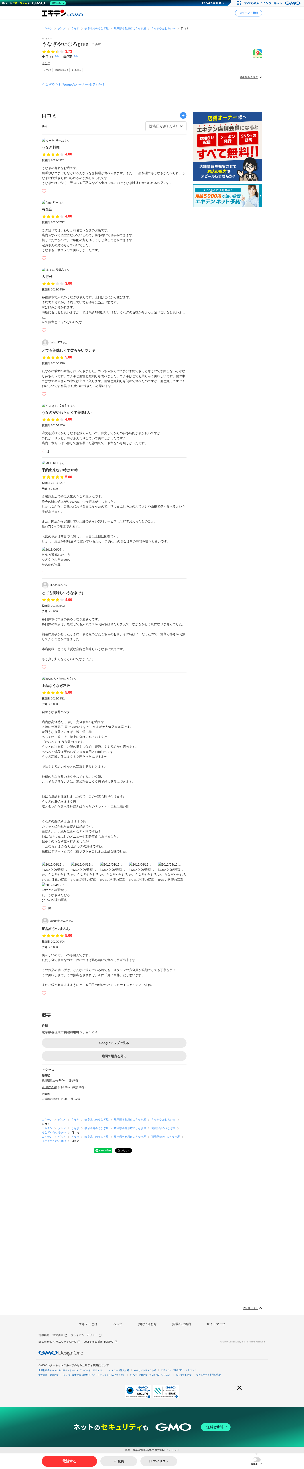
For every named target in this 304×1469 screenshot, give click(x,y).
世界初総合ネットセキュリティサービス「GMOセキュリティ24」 (71, 1370)
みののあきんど (61, 920)
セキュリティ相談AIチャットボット (179, 1370)
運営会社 (58, 1335)
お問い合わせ (147, 1324)
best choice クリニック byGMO (57, 1341)
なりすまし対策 (184, 1375)
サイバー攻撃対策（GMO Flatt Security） (150, 1375)
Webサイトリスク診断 (145, 1370)
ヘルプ (117, 1324)
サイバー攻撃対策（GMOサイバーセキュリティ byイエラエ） (94, 1375)
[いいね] (44, 191)
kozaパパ (67, 678)
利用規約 (44, 1335)
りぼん (62, 269)
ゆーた (62, 140)
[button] (256, 1461)
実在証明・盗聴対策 (49, 1375)
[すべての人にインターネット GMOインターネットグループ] (273, 3)
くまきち (67, 405)
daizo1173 (58, 342)
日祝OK (47, 70)
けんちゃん (59, 584)
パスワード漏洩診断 (119, 1370)
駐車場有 (76, 70)
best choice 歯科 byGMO (98, 1341)
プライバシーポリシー (84, 1335)
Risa (58, 202)
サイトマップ (216, 1324)
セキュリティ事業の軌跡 (208, 1374)
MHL (58, 463)
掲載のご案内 (181, 1324)
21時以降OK (61, 70)
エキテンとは (88, 1324)
